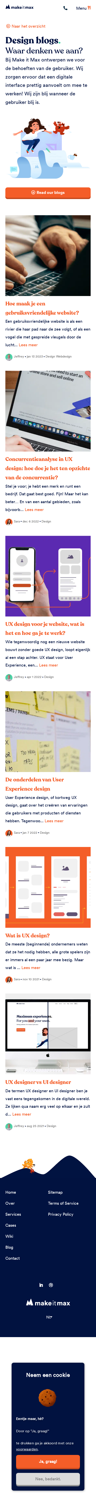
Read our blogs (51, 192)
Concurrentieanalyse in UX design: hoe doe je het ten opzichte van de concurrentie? (47, 468)
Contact (12, 1258)
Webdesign (64, 356)
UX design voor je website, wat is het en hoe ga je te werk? (44, 629)
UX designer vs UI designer (38, 1082)
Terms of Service (63, 1203)
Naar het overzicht (28, 26)
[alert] (48, 1427)
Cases (10, 1225)
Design (50, 356)
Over (10, 1203)
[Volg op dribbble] (53, 1285)
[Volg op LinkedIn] (43, 1285)
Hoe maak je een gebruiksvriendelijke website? (42, 308)
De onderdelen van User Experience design (34, 784)
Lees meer (28, 344)
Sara (17, 521)
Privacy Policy (60, 1214)
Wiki (9, 1236)
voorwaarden (27, 1449)
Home (10, 1192)
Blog (9, 1247)
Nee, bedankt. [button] (48, 1478)
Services (13, 1214)
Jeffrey (19, 356)
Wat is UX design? (27, 935)
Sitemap (55, 1192)
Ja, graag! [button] (48, 1461)
